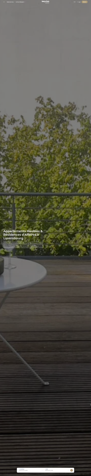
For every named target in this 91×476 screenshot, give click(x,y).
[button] (4, 2)
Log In (79, 2)
